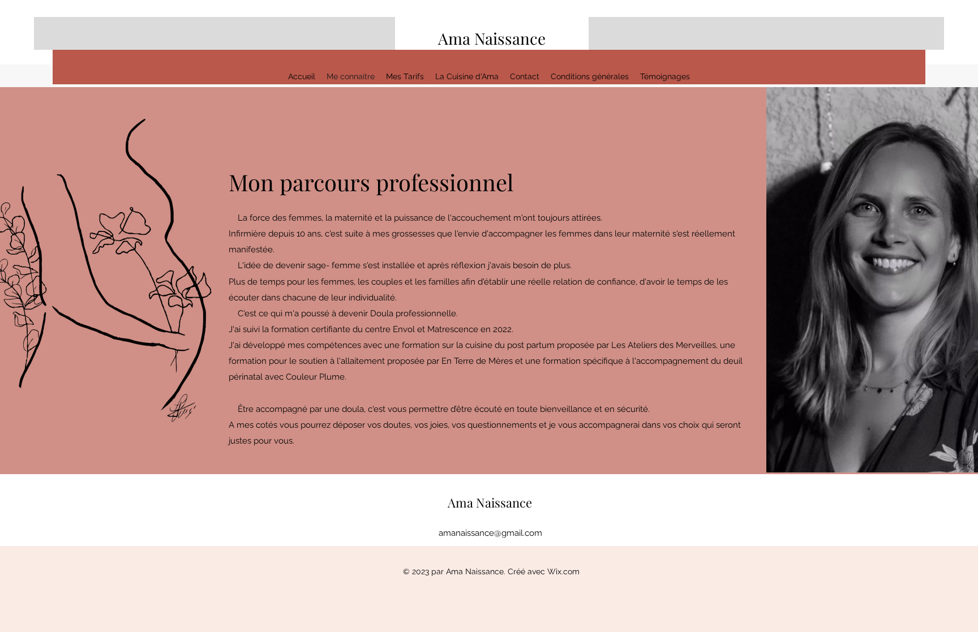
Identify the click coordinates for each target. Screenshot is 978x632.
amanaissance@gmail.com (490, 533)
